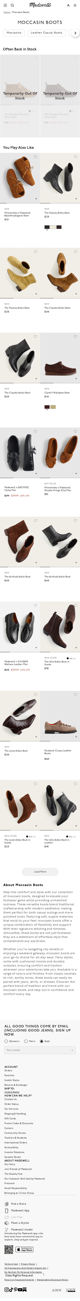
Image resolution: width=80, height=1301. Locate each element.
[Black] (47, 227)
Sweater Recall (12, 1157)
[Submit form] (72, 1051)
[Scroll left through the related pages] (5, 33)
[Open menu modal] (5, 5)
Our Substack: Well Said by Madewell (24, 1179)
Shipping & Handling (15, 1114)
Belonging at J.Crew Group (19, 1193)
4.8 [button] (32, 837)
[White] (53, 227)
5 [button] (34, 111)
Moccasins (14, 32)
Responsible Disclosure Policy (52, 1280)
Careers (8, 1128)
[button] (35, 59)
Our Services (11, 1109)
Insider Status (12, 1080)
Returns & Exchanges (15, 1085)
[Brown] (47, 407)
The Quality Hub (13, 1174)
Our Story (9, 1164)
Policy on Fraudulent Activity (19, 1280)
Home (7, 12)
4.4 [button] (73, 659)
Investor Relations (14, 1152)
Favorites (9, 1075)
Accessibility (11, 1148)
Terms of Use (11, 1264)
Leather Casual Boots (47, 32)
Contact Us (10, 1099)
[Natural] (53, 407)
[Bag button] (75, 5)
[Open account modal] (68, 5)
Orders (8, 1071)
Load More (40, 872)
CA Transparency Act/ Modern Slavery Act (25, 1268)
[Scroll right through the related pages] (75, 33)
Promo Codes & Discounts (18, 1123)
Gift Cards (10, 1119)
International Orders (15, 1143)
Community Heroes (15, 1133)
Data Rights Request (19, 1275)
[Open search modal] (12, 5)
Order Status (11, 1104)
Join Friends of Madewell (18, 1169)
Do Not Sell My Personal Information (23, 1272)
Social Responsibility (15, 1188)
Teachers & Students (15, 1138)
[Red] (59, 227)
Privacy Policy (28, 1264)
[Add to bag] (36, 199)
